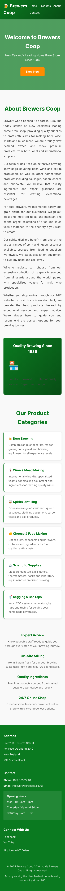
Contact (35, 12)
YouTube (8, 842)
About (57, 6)
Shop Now (32, 71)
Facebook (9, 836)
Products (45, 6)
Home (33, 6)
